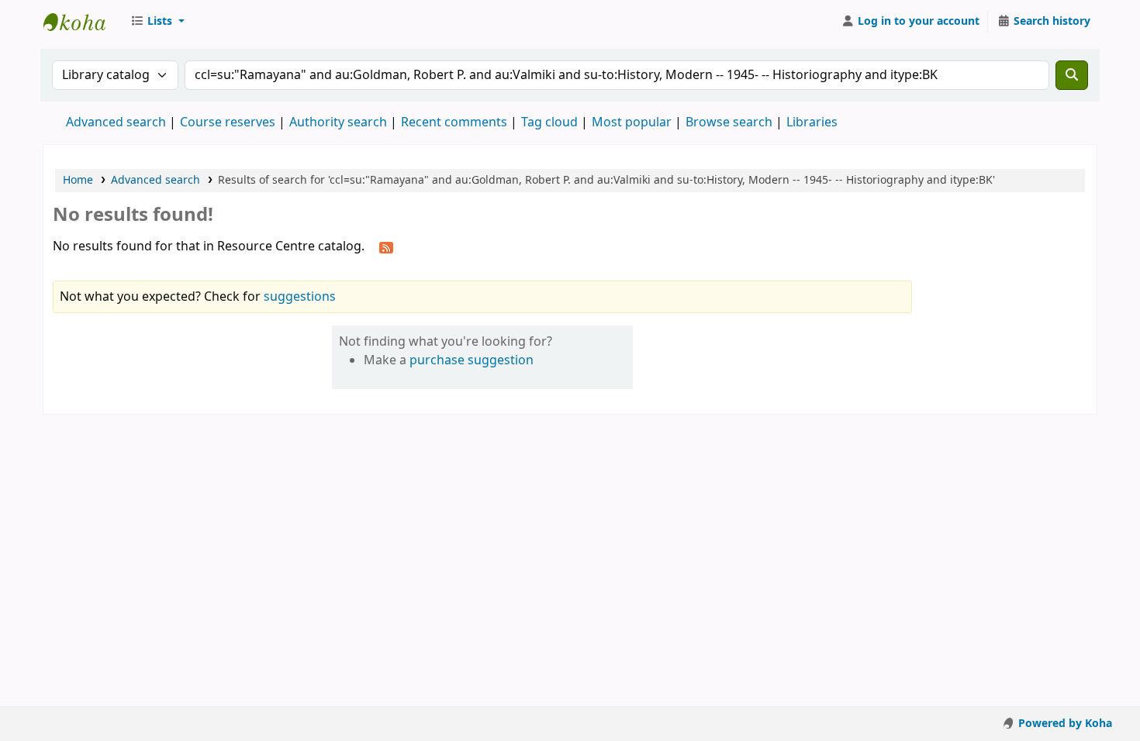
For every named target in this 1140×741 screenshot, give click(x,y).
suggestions (300, 297)
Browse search (729, 122)
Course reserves (227, 122)
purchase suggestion (471, 360)
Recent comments (454, 122)
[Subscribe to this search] (386, 247)
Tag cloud (549, 122)
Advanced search (116, 122)
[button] (157, 21)
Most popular (632, 122)
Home (78, 180)
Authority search (338, 122)
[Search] (1071, 75)
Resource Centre (82, 21)
